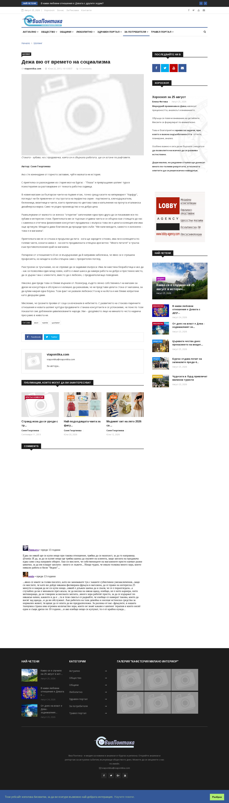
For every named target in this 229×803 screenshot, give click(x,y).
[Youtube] (199, 10)
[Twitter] (193, 10)
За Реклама (72, 10)
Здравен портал (108, 31)
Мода (71, 397)
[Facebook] (188, 10)
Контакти (86, 10)
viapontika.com (32, 68)
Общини (66, 31)
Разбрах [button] (217, 797)
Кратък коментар (34, 397)
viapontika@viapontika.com (61, 359)
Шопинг (38, 43)
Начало (25, 43)
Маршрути (157, 376)
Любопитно (84, 31)
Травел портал (161, 31)
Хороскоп (49, 10)
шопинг (56, 322)
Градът (156, 359)
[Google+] (118, 775)
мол (36, 322)
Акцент (160, 279)
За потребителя (135, 31)
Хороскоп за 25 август (169, 97)
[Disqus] (82, 495)
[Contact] (204, 10)
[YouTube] (125, 775)
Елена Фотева (160, 101)
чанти (45, 322)
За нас (60, 10)
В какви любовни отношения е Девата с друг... (186, 309)
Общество (48, 31)
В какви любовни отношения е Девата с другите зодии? (72, 3)
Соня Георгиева (30, 430)
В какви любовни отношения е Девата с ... (52, 691)
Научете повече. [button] (124, 796)
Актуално (30, 31)
